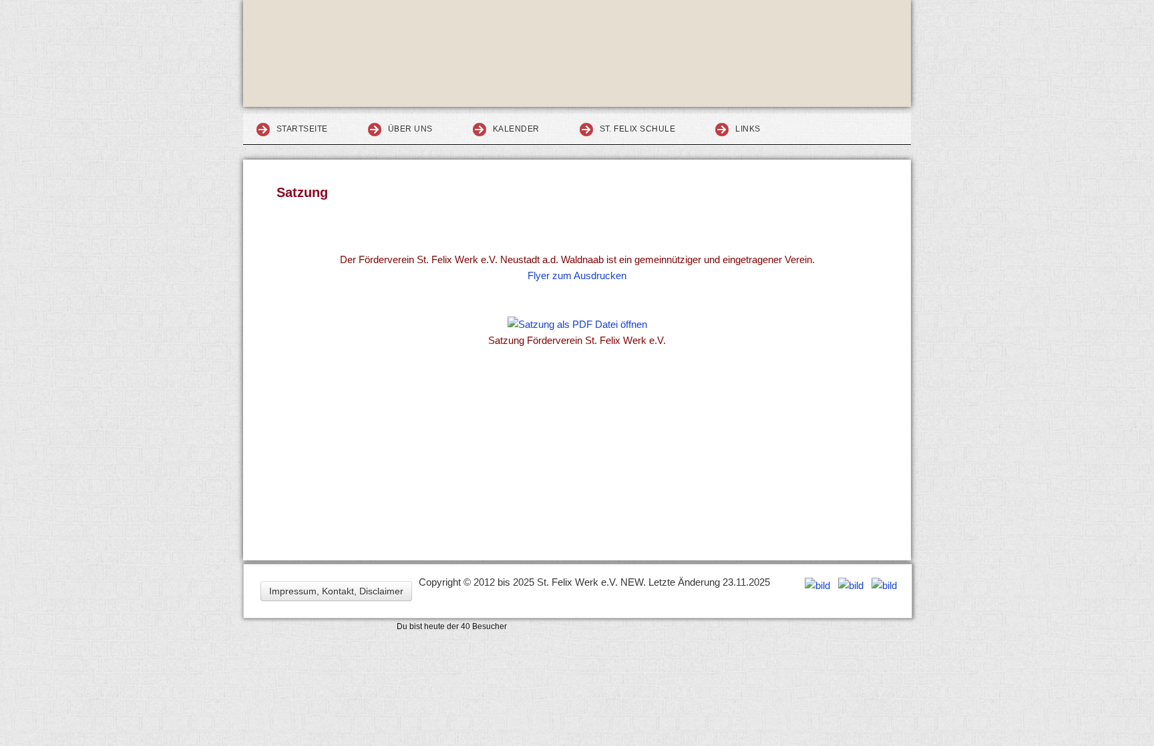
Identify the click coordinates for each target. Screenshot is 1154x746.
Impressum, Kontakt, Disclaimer (336, 591)
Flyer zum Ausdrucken (577, 275)
